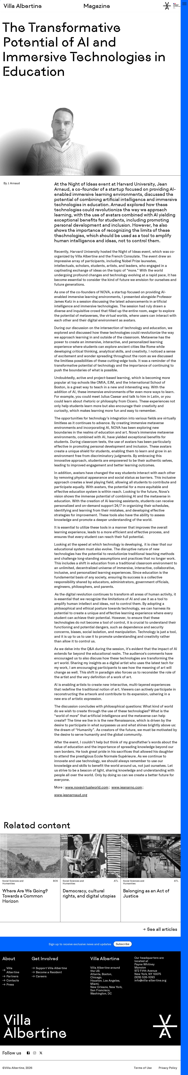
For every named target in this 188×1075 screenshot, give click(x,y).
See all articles (162, 929)
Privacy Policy (168, 1067)
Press (10, 984)
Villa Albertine (23, 5)
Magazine (96, 5)
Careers (41, 976)
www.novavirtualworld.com (86, 787)
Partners (12, 976)
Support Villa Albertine (51, 968)
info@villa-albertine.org (150, 980)
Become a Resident (49, 972)
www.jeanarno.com (126, 787)
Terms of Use (143, 1067)
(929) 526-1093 (144, 977)
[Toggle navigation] (184, 3)
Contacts (12, 980)
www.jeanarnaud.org (70, 795)
